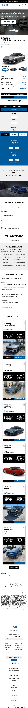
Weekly (5, 134)
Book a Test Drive (20, 94)
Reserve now (14, 109)
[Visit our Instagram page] (15, 663)
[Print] (24, 43)
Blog (14, 705)
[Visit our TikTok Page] (18, 663)
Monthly (23, 134)
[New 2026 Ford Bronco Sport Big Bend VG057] (14, 553)
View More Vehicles (14, 567)
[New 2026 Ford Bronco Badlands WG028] (14, 512)
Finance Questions (14, 692)
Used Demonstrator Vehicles (14, 673)
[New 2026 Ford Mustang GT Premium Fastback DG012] (14, 430)
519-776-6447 (16, 634)
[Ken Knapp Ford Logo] (6, 5)
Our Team (14, 702)
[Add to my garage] (24, 46)
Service (14, 680)
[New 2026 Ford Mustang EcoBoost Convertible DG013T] (14, 471)
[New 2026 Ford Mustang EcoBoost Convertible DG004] (14, 389)
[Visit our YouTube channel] (12, 663)
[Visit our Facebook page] (10, 663)
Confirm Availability (19, 357)
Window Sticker (7, 94)
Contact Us (14, 700)
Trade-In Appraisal (14, 675)
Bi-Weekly (14, 134)
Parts (14, 685)
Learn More (8, 357)
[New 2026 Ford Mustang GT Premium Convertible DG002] (14, 347)
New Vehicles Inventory (14, 668)
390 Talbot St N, (14, 630)
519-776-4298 (16, 636)
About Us (14, 698)
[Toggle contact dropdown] (26, 1)
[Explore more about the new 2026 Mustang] (14, 189)
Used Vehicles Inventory (14, 670)
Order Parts (14, 687)
